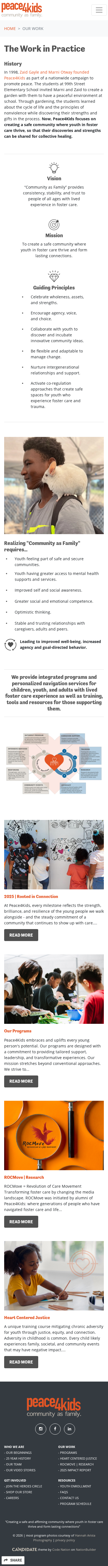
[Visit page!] (41, 1428)
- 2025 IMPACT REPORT (74, 1470)
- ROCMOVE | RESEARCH (76, 1464)
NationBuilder (86, 1549)
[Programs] (54, 989)
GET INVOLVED (15, 1480)
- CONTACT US (68, 1498)
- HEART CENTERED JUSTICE (77, 1458)
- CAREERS (11, 1498)
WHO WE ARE (14, 1447)
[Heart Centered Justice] (54, 1275)
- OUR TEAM (13, 1464)
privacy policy (65, 1540)
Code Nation (61, 1549)
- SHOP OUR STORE (18, 1492)
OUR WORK (66, 1447)
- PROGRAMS (67, 1452)
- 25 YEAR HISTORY (17, 1458)
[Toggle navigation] (99, 10)
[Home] (22, 10)
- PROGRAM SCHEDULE (74, 1504)
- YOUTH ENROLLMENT (74, 1486)
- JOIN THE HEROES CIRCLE (23, 1486)
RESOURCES (66, 1480)
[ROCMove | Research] (54, 1135)
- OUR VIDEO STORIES (19, 1470)
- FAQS (63, 1492)
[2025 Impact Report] (54, 854)
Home (10, 28)
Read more (21, 935)
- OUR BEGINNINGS (18, 1452)
